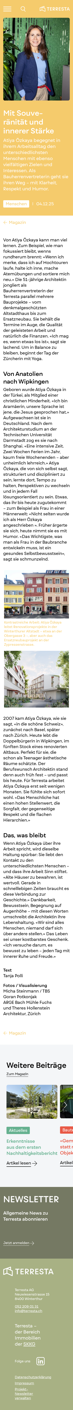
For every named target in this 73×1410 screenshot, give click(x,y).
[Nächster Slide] (65, 1105)
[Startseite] (55, 9)
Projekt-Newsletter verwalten (24, 1393)
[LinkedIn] (40, 1361)
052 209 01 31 (26, 1306)
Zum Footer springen (30, 5)
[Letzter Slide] (14, 1105)
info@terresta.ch (28, 1311)
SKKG (29, 1344)
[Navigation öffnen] (7, 9)
